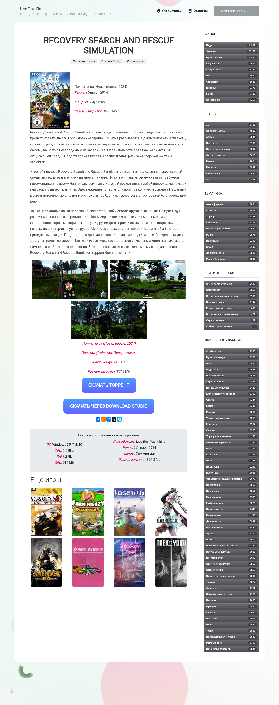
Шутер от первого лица (230, 594)
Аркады (230, 533)
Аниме (230, 137)
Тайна (230, 630)
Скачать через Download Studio (108, 406)
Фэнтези (230, 210)
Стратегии (230, 81)
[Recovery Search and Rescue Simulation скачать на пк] (109, 320)
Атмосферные (230, 204)
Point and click (230, 643)
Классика (230, 424)
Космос (230, 406)
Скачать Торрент (108, 385)
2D (230, 125)
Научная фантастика (230, 228)
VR (230, 179)
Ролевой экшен (230, 375)
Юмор (230, 247)
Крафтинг (230, 454)
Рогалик (230, 412)
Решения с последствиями (230, 545)
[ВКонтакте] (98, 419)
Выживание (230, 241)
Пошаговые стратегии (230, 649)
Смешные (230, 222)
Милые (230, 161)
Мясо (230, 624)
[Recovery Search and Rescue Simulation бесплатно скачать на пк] (70, 279)
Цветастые (230, 143)
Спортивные (230, 100)
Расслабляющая (230, 259)
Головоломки (230, 515)
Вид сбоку (230, 369)
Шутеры (230, 88)
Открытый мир (111, 61)
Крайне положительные (230, 308)
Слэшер (230, 430)
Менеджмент (230, 497)
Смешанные (230, 290)
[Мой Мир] (108, 419)
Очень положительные (230, 284)
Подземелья (230, 485)
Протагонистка (230, 558)
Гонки (230, 94)
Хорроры (230, 216)
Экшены (230, 51)
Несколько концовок (230, 387)
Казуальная (230, 63)
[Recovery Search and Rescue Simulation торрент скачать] (148, 279)
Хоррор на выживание (230, 436)
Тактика (230, 582)
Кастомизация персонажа (230, 394)
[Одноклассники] (103, 419)
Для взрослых (230, 521)
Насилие (230, 600)
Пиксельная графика (230, 149)
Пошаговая (230, 466)
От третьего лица (230, 155)
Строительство (230, 381)
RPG (230, 75)
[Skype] (119, 419)
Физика (230, 400)
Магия (230, 460)
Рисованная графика (230, 442)
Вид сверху (230, 491)
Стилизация (230, 173)
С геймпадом (230, 351)
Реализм (230, 167)
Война (230, 448)
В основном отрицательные (230, 314)
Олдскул (230, 612)
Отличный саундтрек (230, 564)
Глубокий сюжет (230, 503)
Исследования (230, 527)
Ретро (230, 234)
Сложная (230, 588)
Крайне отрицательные (230, 326)
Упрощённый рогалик (230, 418)
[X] (114, 419)
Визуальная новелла (230, 551)
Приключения (230, 57)
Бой (230, 363)
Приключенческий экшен (230, 576)
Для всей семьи (230, 253)
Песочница (230, 618)
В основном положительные (230, 296)
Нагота (230, 539)
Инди (230, 45)
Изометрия (230, 473)
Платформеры (230, 509)
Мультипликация (230, 357)
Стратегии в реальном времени (230, 479)
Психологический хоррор (230, 637)
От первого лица (84, 61)
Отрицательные (230, 320)
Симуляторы (135, 61)
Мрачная (230, 606)
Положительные (230, 302)
